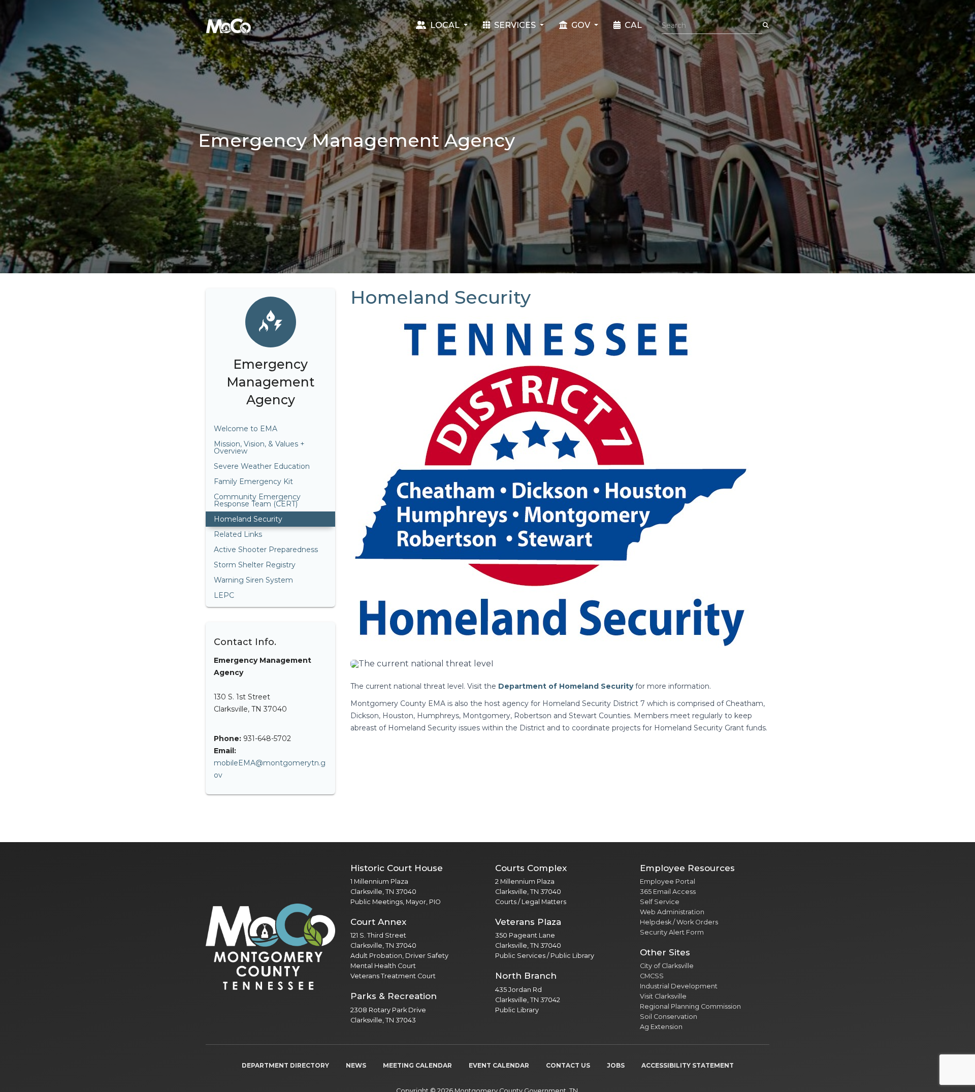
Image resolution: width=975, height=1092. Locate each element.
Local (445, 25)
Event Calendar (499, 1065)
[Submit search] (766, 25)
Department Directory (285, 1065)
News (356, 1065)
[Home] (228, 25)
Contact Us (568, 1065)
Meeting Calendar (417, 1065)
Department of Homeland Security (565, 686)
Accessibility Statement (687, 1065)
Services (515, 25)
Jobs (616, 1065)
